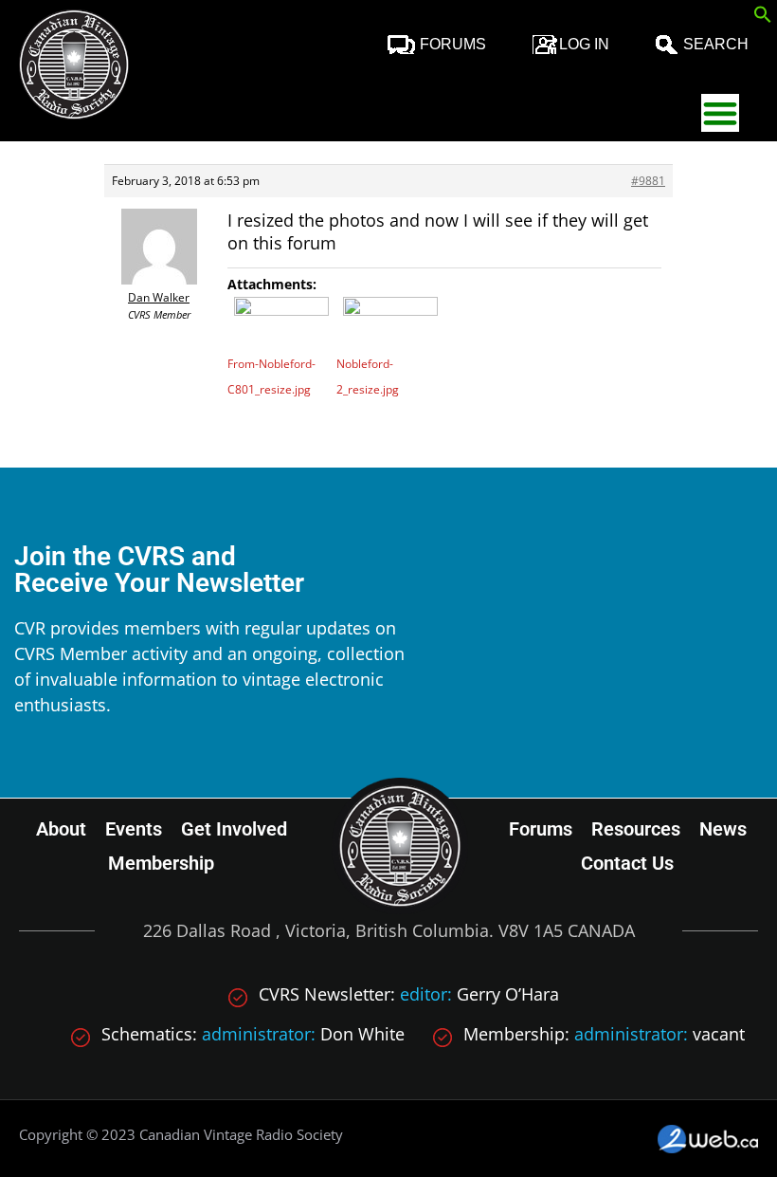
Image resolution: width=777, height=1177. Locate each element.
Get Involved (234, 829)
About (61, 829)
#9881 (648, 181)
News (723, 829)
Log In (584, 44)
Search (716, 44)
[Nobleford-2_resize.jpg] (390, 323)
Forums (453, 44)
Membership (161, 863)
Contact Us (627, 863)
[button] (762, 17)
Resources (635, 829)
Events (133, 829)
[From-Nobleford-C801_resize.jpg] (281, 323)
